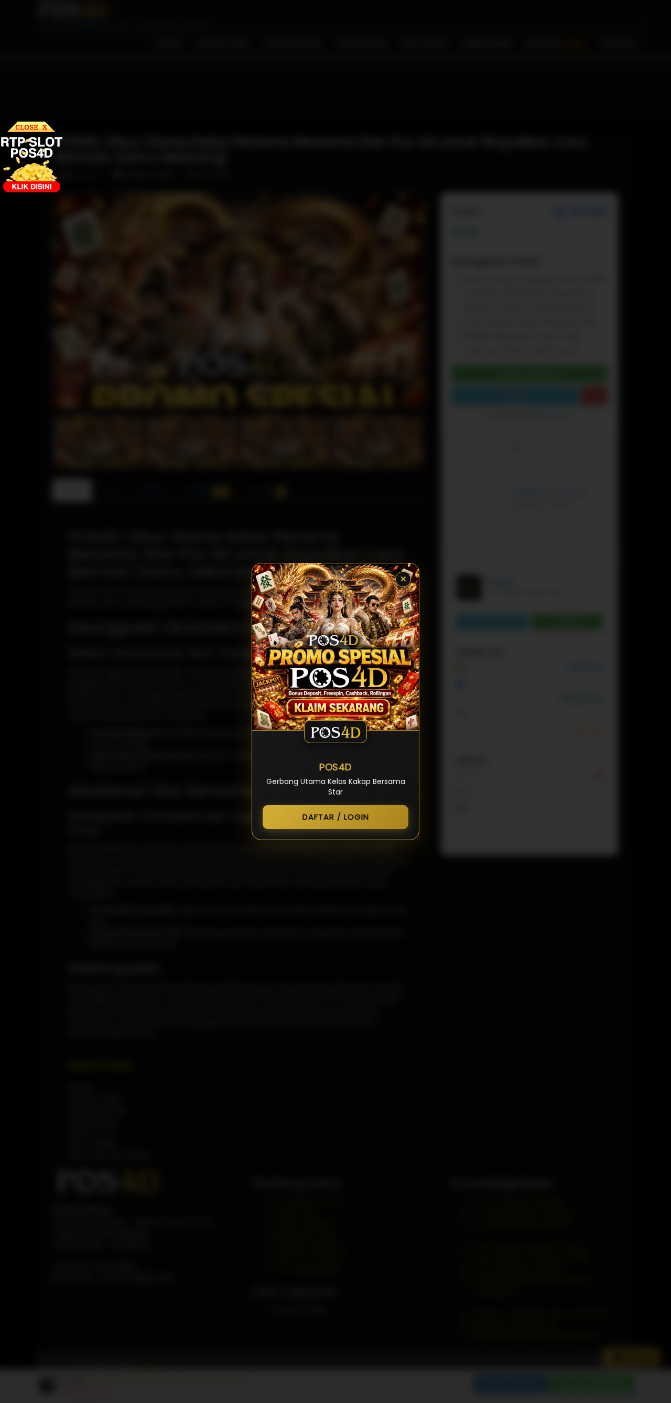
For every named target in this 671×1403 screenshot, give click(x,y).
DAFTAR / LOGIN (335, 816)
